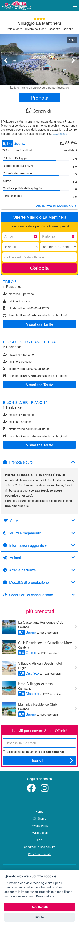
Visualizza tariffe (39, 324)
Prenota (39, 97)
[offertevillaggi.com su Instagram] (45, 790)
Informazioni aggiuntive (28, 545)
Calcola (39, 268)
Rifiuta (39, 917)
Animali (16, 558)
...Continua (60, 134)
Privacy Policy (39, 826)
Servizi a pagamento (24, 533)
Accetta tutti (39, 907)
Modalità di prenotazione (29, 582)
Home (39, 811)
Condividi (41, 111)
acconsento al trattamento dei (36, 752)
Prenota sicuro (21, 462)
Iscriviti (38, 760)
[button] (6, 71)
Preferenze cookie (39, 854)
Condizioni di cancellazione (31, 595)
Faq (39, 840)
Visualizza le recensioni (55, 205)
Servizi (15, 521)
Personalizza (45, 896)
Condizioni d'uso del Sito (39, 847)
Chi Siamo (39, 818)
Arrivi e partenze (22, 570)
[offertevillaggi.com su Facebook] (32, 790)
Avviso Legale (39, 833)
